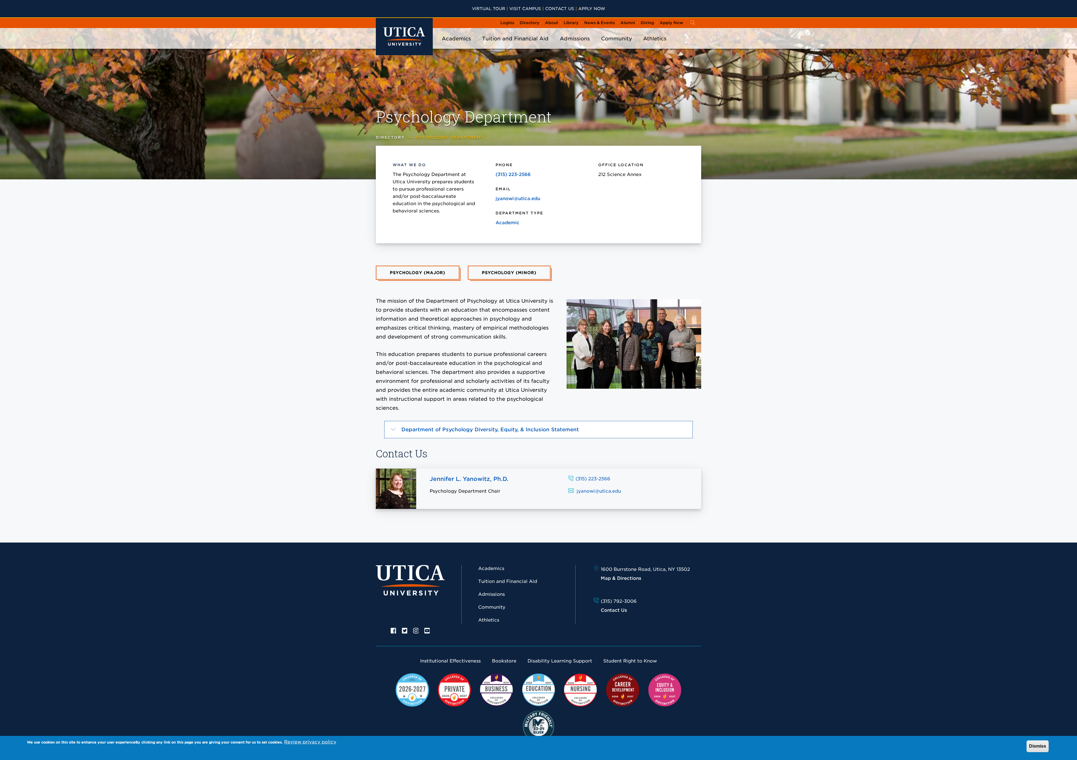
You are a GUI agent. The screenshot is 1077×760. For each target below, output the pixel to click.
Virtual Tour (488, 8)
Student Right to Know (630, 661)
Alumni (627, 22)
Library (571, 22)
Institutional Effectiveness (450, 661)
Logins (507, 22)
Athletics (654, 38)
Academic (507, 222)
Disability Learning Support (560, 661)
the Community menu (616, 46)
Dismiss (1037, 746)
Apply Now (591, 8)
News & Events (599, 22)
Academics (456, 38)
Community (616, 38)
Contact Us (559, 8)
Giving (647, 22)
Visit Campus (525, 8)
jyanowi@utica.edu (518, 198)
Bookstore (504, 661)
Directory (529, 22)
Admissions (575, 38)
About (551, 22)
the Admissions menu (575, 46)
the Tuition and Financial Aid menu (515, 46)
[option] (393, 630)
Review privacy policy (310, 742)
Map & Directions (621, 578)
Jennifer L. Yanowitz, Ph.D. (469, 479)
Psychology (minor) (509, 272)
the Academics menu (456, 46)
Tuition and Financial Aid (515, 38)
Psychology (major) (417, 272)
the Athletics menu (655, 46)
